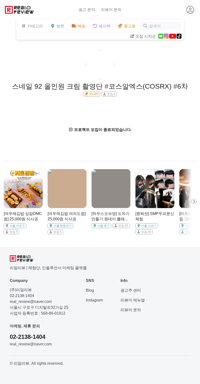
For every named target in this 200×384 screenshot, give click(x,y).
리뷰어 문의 (111, 10)
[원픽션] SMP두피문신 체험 (154, 216)
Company (19, 280)
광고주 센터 (130, 290)
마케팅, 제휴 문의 (25, 326)
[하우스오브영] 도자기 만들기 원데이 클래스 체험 (110, 217)
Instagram (94, 300)
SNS (90, 280)
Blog (90, 290)
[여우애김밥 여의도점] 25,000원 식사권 (67, 216)
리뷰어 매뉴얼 (132, 300)
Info (124, 280)
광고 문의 (87, 10)
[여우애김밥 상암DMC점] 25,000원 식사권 (23, 216)
